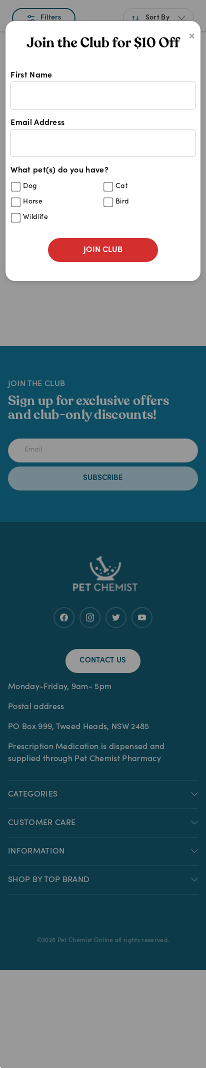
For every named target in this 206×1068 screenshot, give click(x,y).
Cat (122, 186)
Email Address (37, 123)
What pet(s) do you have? (69, 193)
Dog (30, 186)
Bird (122, 202)
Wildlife (35, 217)
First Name (31, 76)
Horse (32, 202)
